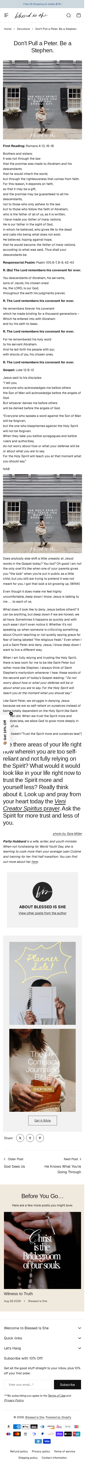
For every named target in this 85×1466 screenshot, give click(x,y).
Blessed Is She (33, 1434)
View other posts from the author (43, 913)
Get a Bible (42, 1120)
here (34, 862)
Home (7, 29)
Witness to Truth (18, 1294)
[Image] (42, 983)
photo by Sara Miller (67, 834)
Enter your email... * (21, 1401)
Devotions (23, 29)
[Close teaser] (11, 714)
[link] (20, 1138)
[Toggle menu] (6, 15)
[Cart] (78, 15)
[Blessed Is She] (31, 15)
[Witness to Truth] (42, 1250)
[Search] (68, 15)
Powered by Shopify (57, 1434)
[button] (5, 733)
